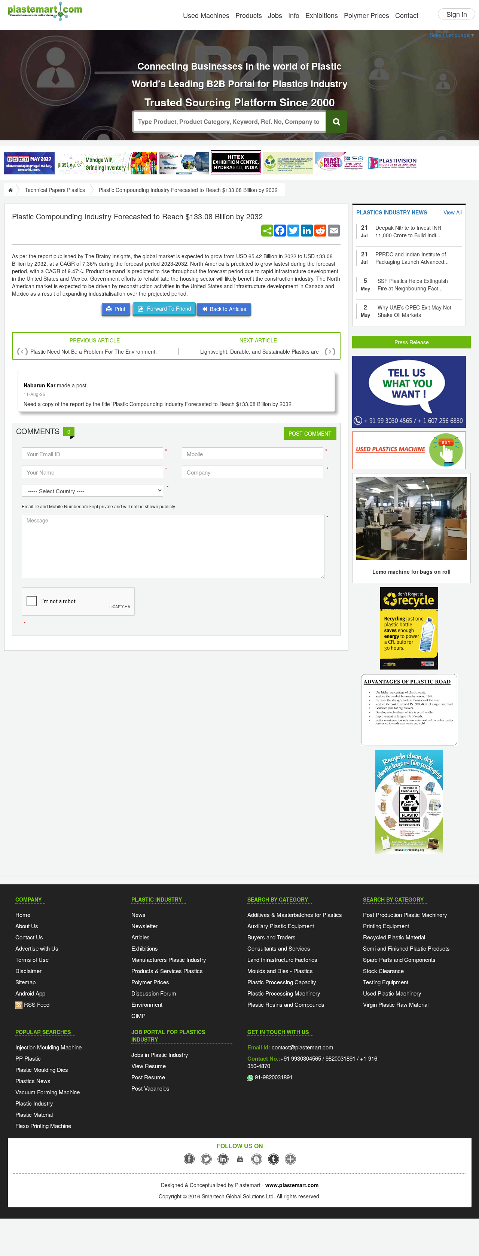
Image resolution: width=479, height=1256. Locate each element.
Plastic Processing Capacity (281, 982)
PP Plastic (28, 1058)
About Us (26, 926)
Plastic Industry (34, 1103)
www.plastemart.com (291, 1185)
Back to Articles (226, 309)
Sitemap (25, 982)
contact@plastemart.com (301, 1047)
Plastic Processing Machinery (283, 993)
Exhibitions (321, 15)
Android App (30, 993)
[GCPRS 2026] (288, 163)
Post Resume (148, 1077)
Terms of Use (32, 959)
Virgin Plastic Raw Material (395, 1004)
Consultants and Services (278, 948)
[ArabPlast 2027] (184, 163)
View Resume (148, 1066)
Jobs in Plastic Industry (159, 1054)
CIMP (138, 1015)
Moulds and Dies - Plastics (280, 971)
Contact (406, 15)
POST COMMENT (310, 433)
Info (293, 15)
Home (22, 914)
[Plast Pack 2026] (340, 163)
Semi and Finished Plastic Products (406, 948)
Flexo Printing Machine (43, 1126)
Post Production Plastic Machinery (405, 914)
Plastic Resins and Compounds (285, 1004)
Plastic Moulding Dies (41, 1069)
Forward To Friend (167, 308)
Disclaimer (28, 971)
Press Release (411, 342)
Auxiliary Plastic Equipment (280, 926)
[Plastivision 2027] (392, 163)
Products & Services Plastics (167, 971)
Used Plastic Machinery (392, 993)
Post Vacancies (150, 1088)
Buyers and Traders (271, 937)
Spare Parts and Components (399, 959)
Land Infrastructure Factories (282, 959)
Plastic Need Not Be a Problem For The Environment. (93, 351)
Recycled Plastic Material (394, 937)
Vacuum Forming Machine (47, 1092)
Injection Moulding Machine (48, 1047)
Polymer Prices (366, 15)
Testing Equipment (385, 982)
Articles (140, 937)
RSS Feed (35, 1004)
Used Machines (206, 15)
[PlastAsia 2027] (29, 163)
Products (248, 15)
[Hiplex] (236, 162)
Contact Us (29, 937)
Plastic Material (34, 1114)
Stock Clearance (383, 971)
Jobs (275, 15)
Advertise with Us (36, 948)
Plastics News (33, 1081)
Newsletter (144, 926)
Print (118, 309)
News (138, 914)
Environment (146, 1004)
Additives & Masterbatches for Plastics (294, 914)
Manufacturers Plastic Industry (168, 959)
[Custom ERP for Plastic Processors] (106, 163)
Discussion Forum (153, 993)
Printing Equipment (386, 926)
